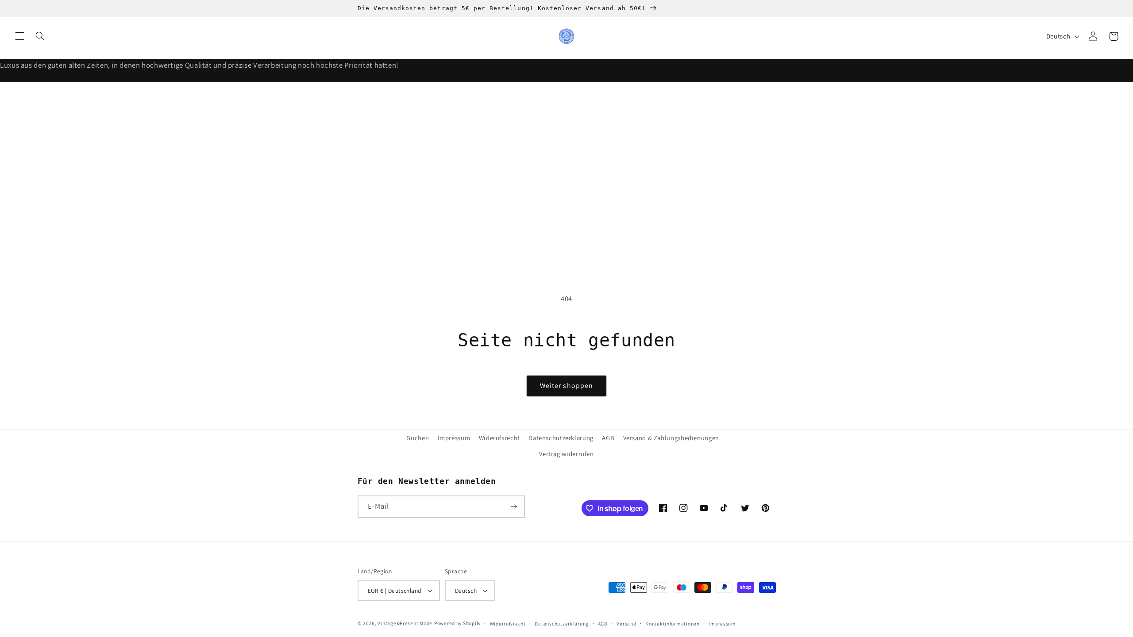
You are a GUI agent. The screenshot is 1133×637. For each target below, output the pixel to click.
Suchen (418, 438)
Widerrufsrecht (508, 623)
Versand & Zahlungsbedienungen (671, 438)
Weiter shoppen (566, 385)
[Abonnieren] (513, 506)
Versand (626, 623)
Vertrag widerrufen (566, 453)
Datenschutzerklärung (560, 438)
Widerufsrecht (499, 438)
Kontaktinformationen (672, 623)
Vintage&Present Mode (405, 623)
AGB (608, 438)
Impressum (454, 438)
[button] (19, 36)
